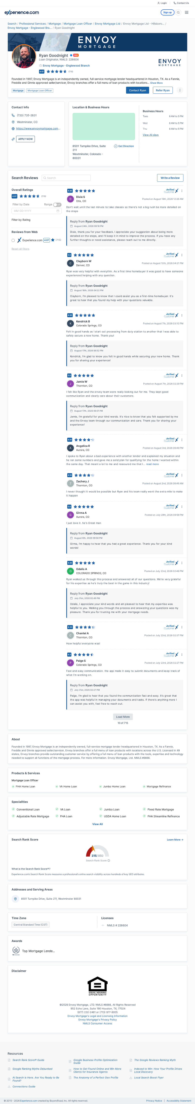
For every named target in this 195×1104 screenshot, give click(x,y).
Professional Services (32, 23)
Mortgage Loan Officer (78, 23)
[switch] (57, 205)
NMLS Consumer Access (97, 1023)
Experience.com (29, 1100)
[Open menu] (186, 12)
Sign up (167, 12)
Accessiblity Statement (179, 1100)
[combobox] (65, 178)
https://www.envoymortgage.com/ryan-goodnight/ (38, 128)
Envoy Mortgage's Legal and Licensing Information (98, 1015)
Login (164, 3)
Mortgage (55, 23)
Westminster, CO (27, 122)
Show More (156, 82)
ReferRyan (163, 90)
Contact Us (183, 3)
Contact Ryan (137, 90)
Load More (123, 716)
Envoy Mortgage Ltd (107, 23)
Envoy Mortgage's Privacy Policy (97, 1019)
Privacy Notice (154, 1100)
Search (12, 23)
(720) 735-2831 (27, 115)
